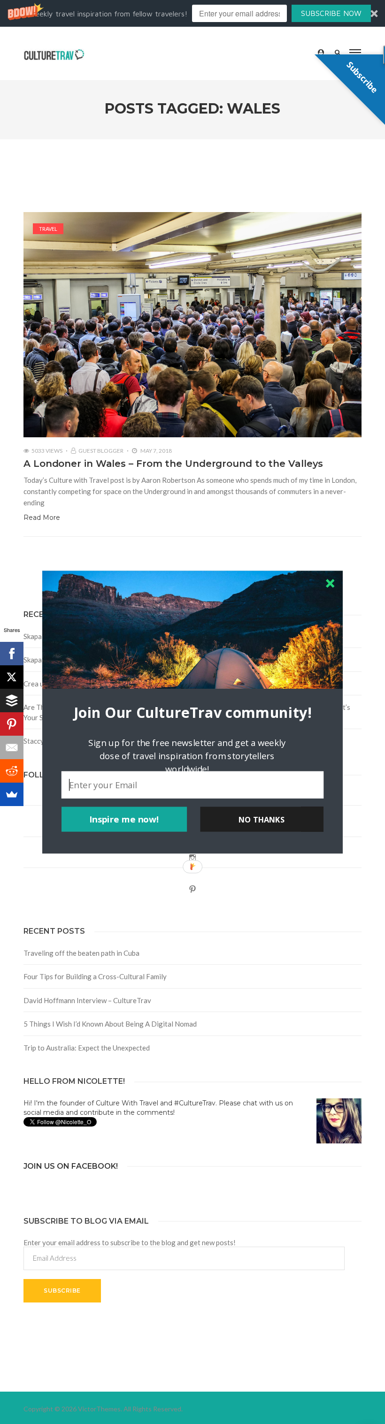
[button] (192, 712)
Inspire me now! (124, 819)
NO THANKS (262, 819)
